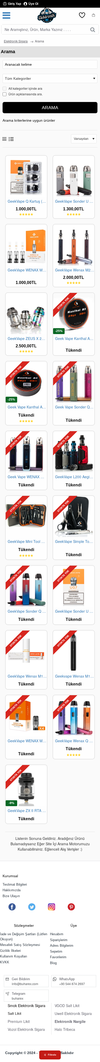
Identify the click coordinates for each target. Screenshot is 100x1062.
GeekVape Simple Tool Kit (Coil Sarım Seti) (74, 541)
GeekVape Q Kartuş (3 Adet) (27, 201)
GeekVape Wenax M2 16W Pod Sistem (74, 270)
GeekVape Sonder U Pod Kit (74, 201)
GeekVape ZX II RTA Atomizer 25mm (27, 810)
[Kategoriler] (6, 15)
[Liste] (11, 138)
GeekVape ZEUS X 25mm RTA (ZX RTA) (27, 338)
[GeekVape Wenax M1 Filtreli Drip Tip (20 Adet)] (26, 651)
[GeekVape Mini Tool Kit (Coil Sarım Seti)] (26, 516)
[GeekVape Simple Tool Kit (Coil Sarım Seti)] (73, 516)
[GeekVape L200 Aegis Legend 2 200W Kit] (73, 451)
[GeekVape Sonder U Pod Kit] (73, 176)
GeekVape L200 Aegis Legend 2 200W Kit (74, 476)
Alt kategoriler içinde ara (25, 88)
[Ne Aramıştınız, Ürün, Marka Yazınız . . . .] (92, 29)
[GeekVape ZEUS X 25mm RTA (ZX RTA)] (26, 313)
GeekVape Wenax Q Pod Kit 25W (74, 740)
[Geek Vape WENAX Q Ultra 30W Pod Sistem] (26, 451)
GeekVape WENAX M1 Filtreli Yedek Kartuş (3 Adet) (27, 270)
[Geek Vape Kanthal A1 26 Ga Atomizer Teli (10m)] (26, 382)
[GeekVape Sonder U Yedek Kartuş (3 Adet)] (73, 586)
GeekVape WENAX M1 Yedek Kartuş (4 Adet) (27, 740)
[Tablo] (4, 138)
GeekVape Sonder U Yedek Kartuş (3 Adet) (74, 611)
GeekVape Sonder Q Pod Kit (27, 611)
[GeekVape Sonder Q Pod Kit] (26, 586)
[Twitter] (31, 906)
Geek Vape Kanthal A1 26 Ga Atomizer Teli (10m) (27, 407)
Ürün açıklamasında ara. (25, 94)
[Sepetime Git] (93, 15)
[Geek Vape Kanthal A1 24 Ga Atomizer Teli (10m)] (73, 313)
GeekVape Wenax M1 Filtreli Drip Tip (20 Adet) (27, 676)
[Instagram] (51, 906)
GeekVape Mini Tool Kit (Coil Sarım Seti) (27, 541)
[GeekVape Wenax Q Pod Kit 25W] (73, 715)
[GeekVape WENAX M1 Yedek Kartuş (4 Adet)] (26, 715)
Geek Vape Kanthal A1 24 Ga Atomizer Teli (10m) (74, 338)
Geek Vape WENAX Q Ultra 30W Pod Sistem (27, 476)
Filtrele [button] (52, 1055)
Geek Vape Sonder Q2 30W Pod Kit (74, 407)
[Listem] (82, 15)
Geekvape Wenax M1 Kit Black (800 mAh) (74, 676)
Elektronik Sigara (16, 41)
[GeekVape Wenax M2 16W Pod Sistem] (73, 245)
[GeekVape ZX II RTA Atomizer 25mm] (26, 785)
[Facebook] (12, 906)
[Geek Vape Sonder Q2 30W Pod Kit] (73, 382)
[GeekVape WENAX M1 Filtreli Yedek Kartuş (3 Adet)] (26, 245)
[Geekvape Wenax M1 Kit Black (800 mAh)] (73, 651)
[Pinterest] (71, 906)
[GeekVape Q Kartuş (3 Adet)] (26, 176)
